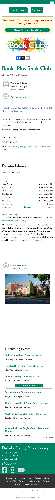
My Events (37, 10)
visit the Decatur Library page (38, 240)
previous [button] (6, 207)
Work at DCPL (11, 481)
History (23, 478)
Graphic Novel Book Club (27, 403)
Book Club (5, 150)
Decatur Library (18, 97)
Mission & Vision (12, 478)
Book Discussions (18, 142)
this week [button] (27, 207)
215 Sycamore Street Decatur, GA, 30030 (18, 267)
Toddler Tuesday (22, 376)
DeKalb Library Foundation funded (38, 147)
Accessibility (32, 491)
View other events (27, 29)
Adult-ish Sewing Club (26, 413)
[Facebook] (4, 471)
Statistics (22, 481)
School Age (16, 138)
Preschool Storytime (24, 365)
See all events (47, 437)
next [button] (50, 207)
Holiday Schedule (34, 481)
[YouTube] (21, 471)
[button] (52, 2)
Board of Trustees (34, 478)
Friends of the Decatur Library (14, 220)
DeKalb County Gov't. (32, 484)
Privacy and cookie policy (17, 491)
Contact (18, 484)
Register (29, 385)
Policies (46, 478)
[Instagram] (12, 471)
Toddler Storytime (23, 355)
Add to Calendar (17, 89)
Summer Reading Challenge (17, 147)
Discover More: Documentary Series (23, 392)
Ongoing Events (18, 10)
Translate (46, 481)
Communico (41, 491)
